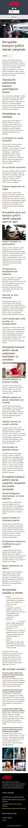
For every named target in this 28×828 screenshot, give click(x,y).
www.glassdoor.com (19, 628)
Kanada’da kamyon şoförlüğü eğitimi (13, 797)
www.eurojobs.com (18, 606)
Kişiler (4, 820)
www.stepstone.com (12, 621)
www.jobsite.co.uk (16, 640)
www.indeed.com (16, 596)
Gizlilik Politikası (7, 817)
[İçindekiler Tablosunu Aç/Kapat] (9, 56)
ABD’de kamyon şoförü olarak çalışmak (13, 808)
